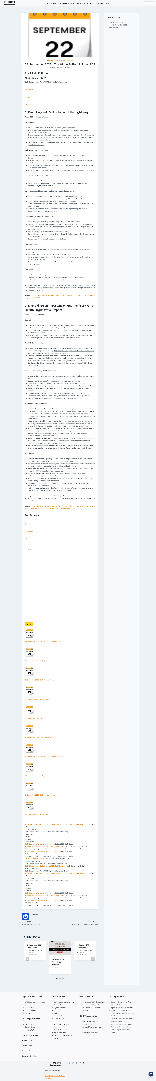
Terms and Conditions (29, 1056)
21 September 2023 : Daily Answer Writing (40, 680)
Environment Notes (89, 1030)
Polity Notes (58, 1030)
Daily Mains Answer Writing (64, 1002)
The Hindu (71, 60)
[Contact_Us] (151, 1074)
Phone (27, 524)
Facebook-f (29, 90)
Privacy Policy (27, 1040)
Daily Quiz (28, 844)
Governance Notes (60, 1032)
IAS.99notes (55, 1070)
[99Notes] (9, 2)
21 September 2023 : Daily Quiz (36, 661)
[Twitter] (72, 1063)
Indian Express (30, 851)
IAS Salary (28, 1013)
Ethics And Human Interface (121, 1002)
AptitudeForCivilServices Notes (122, 1008)
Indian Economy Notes (90, 1021)
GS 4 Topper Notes (117, 996)
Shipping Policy (27, 1051)
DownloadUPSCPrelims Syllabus (93, 1002)
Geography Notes (31, 1030)
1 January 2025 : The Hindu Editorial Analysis (84, 947)
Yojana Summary (60, 1008)
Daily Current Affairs (32, 866)
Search (28, 624)
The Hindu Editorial (116, 22)
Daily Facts (58, 1005)
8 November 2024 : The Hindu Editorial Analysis (34, 947)
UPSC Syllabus (86, 996)
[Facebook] (69, 1063)
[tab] (56, 978)
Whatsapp (29, 531)
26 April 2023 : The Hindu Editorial (58, 962)
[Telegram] (80, 1063)
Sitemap (48, 1070)
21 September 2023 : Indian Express (37, 699)
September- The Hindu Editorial (56, 60)
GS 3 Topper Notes (88, 1016)
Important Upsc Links (32, 996)
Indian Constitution (30, 1035)
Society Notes (30, 1027)
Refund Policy (27, 1046)
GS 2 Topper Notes (60, 1024)
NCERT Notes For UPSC (33, 1010)
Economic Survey (60, 1016)
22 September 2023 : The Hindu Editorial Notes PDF (43, 642)
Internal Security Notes (90, 1032)
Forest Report (59, 1019)
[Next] (93, 959)
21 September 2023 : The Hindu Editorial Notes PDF (43, 757)
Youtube (28, 104)
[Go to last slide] (27, 959)
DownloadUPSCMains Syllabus (93, 1005)
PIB (26, 859)
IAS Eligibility (29, 1008)
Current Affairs (58, 996)
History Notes (30, 1024)
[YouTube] (83, 1063)
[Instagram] (76, 1063)
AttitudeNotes (116, 1005)
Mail (26, 539)
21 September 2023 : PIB (33, 718)
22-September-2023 (119, 25)
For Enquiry (113, 28)
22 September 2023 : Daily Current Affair (83, 922)
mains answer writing (32, 846)
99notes (54, 67)
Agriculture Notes (88, 1024)
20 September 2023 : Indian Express (37, 814)
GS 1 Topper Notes (31, 1018)
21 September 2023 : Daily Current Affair (39, 737)
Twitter (27, 97)
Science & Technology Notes (92, 1027)
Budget (56, 1013)
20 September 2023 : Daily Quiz (36, 776)
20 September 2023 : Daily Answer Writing (40, 795)
